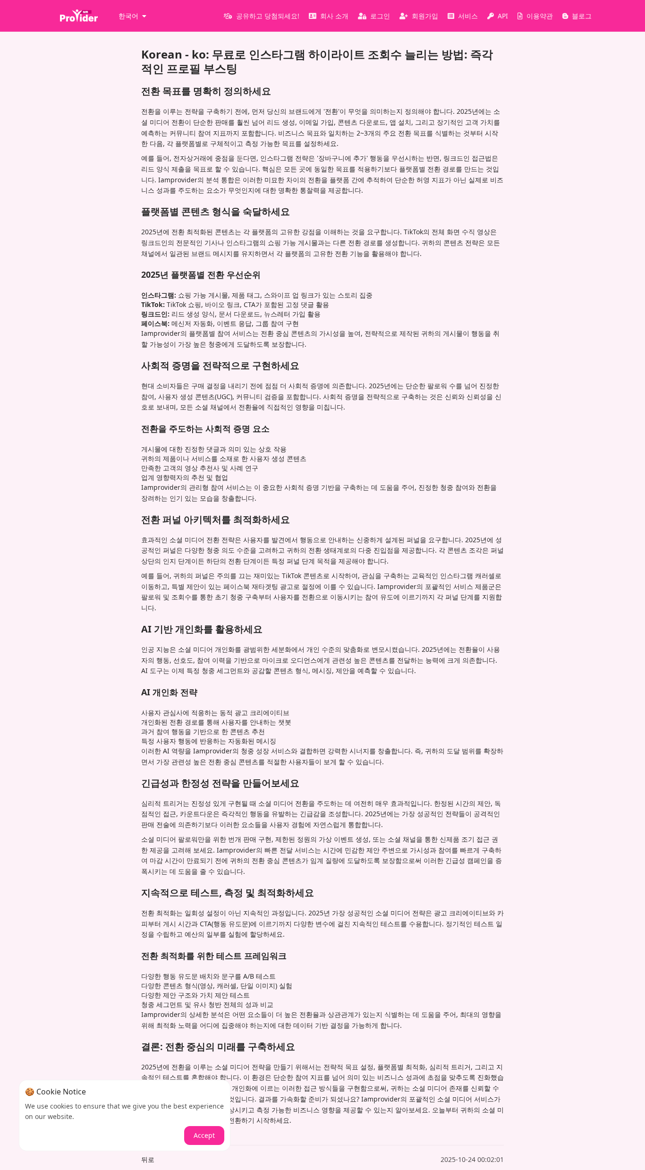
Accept (204, 1135)
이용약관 (539, 15)
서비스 (468, 15)
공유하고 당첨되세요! (267, 15)
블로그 (582, 15)
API (503, 15)
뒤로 (147, 1159)
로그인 (380, 15)
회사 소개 (334, 15)
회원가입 (425, 15)
